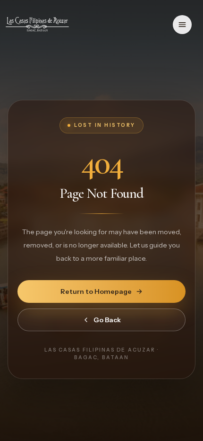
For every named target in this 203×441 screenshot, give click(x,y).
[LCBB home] (37, 24)
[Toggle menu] (182, 24)
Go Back (107, 320)
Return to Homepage (96, 291)
